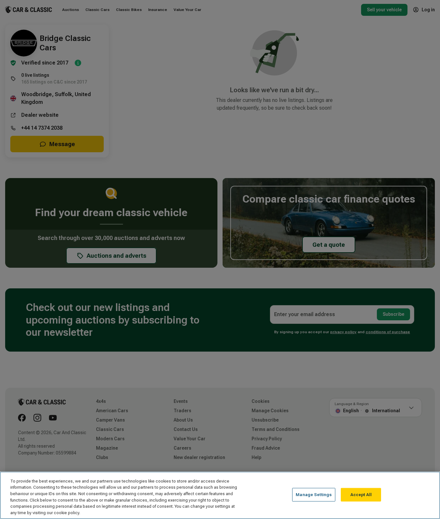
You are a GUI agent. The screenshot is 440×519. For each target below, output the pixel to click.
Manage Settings (314, 494)
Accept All (361, 494)
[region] (220, 495)
